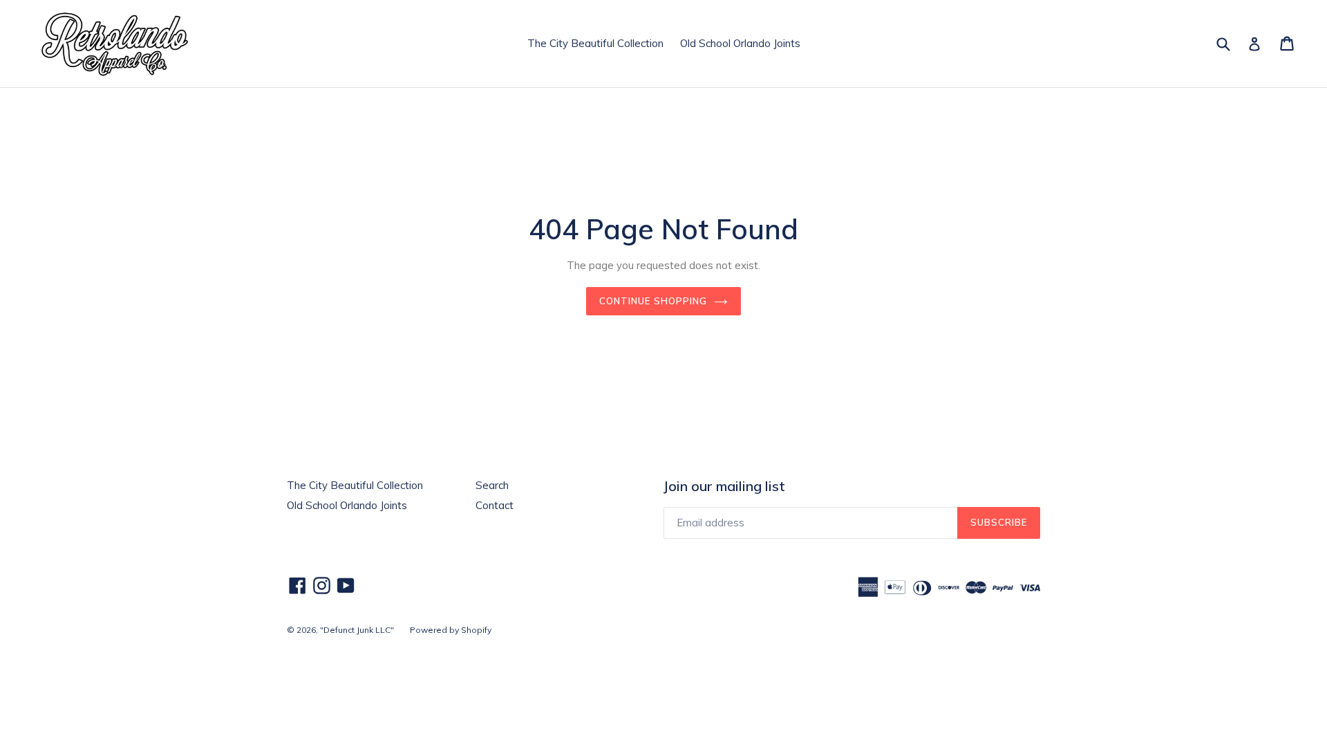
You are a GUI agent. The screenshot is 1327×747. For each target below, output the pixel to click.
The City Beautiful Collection (595, 43)
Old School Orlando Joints (740, 43)
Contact (495, 505)
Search (492, 485)
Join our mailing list (724, 486)
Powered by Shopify (450, 630)
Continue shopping (653, 300)
